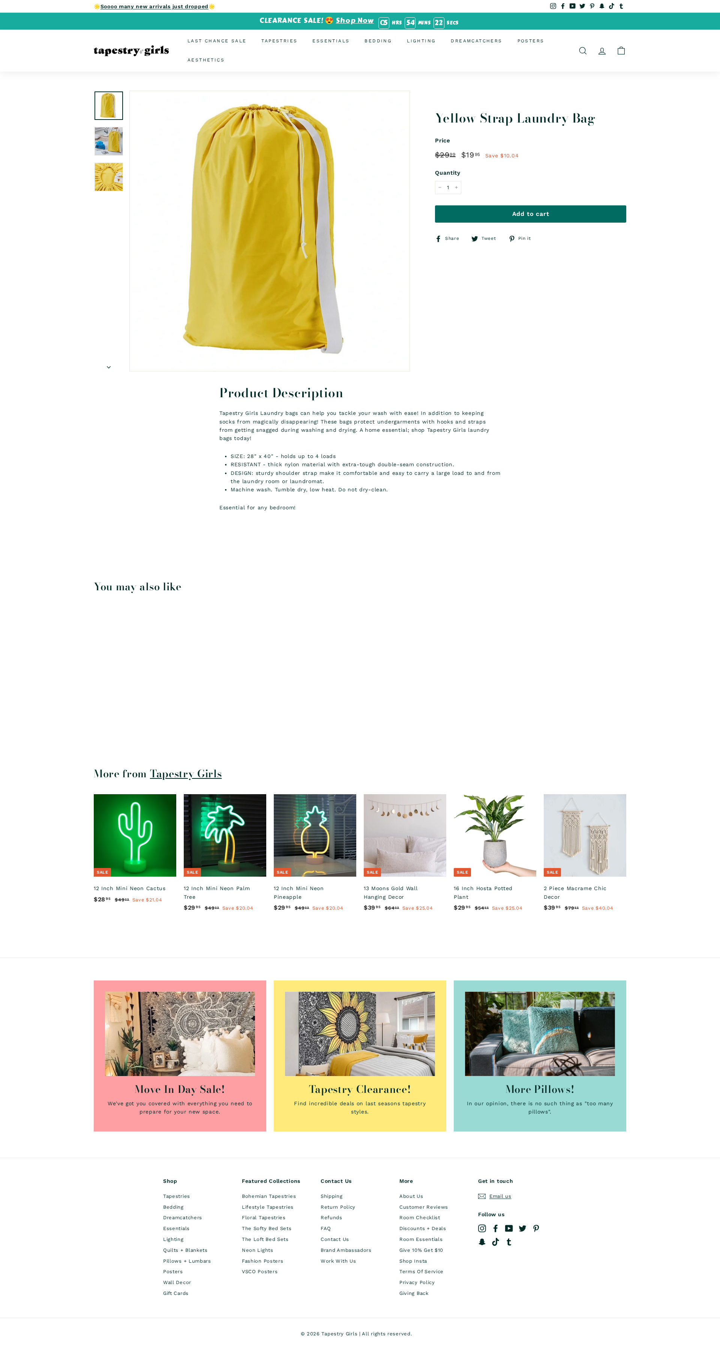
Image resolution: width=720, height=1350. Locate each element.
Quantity (447, 172)
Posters (531, 40)
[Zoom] (270, 231)
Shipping (332, 1196)
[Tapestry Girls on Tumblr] (509, 1242)
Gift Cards (176, 1293)
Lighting (421, 40)
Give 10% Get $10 (421, 1250)
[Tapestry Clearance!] (360, 1034)
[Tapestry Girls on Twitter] (522, 1228)
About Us (411, 1196)
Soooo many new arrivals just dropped (154, 6)
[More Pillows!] (540, 1034)
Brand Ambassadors (346, 1250)
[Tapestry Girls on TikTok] (496, 1242)
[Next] (109, 365)
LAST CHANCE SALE (217, 40)
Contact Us (335, 1239)
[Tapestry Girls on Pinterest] (536, 1228)
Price (442, 140)
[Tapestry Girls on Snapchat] (482, 1242)
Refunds (331, 1217)
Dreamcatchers (476, 40)
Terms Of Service (421, 1271)
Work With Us (338, 1261)
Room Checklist (419, 1217)
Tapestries (279, 40)
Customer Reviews (423, 1207)
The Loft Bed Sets (265, 1239)
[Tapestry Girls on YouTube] (509, 1228)
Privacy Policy (417, 1282)
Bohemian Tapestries (269, 1196)
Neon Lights (257, 1250)
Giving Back (414, 1293)
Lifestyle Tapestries (268, 1207)
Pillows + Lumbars (187, 1261)
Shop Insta (413, 1261)
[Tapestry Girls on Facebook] (496, 1228)
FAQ (326, 1228)
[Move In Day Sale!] (180, 1034)
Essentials (331, 40)
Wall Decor (177, 1282)
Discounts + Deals (422, 1228)
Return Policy (338, 1207)
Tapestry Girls (186, 773)
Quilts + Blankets (185, 1250)
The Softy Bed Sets (267, 1228)
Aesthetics (206, 60)
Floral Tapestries (264, 1217)
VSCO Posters (260, 1271)
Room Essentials (421, 1239)
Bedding (378, 40)
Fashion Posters (263, 1261)
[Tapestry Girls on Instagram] (482, 1228)
